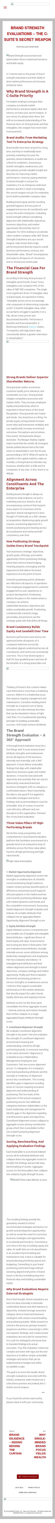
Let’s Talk (19, 1487)
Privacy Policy (34, 1487)
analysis (32, 326)
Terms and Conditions (27, 1492)
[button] (19, 1418)
